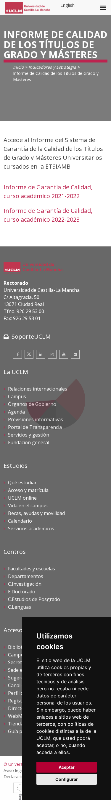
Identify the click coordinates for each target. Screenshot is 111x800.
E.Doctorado (21, 591)
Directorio (19, 708)
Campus (17, 396)
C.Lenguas (19, 607)
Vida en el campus (28, 505)
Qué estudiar (22, 482)
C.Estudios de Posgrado (34, 599)
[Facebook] (17, 354)
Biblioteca (19, 647)
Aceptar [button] (67, 767)
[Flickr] (75, 354)
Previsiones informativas (35, 419)
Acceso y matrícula (28, 490)
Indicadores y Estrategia (52, 67)
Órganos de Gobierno (32, 404)
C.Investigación (24, 584)
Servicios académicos (31, 528)
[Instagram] (52, 354)
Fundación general (28, 442)
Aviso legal (14, 770)
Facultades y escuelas (31, 568)
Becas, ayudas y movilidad (36, 513)
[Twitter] (29, 354)
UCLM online (22, 498)
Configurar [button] (66, 779)
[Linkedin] (40, 354)
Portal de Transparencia (35, 427)
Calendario (20, 521)
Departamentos (25, 576)
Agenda (16, 412)
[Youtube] (63, 354)
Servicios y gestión (28, 435)
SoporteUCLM (31, 336)
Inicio (18, 67)
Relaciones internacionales (37, 389)
